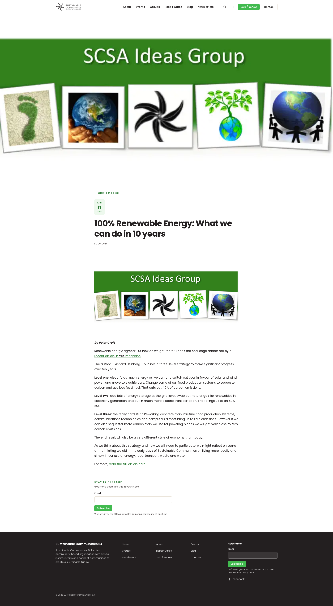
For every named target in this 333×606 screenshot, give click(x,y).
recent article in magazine (117, 356)
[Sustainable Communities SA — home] (68, 7)
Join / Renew (249, 7)
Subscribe (103, 508)
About (127, 7)
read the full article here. (127, 464)
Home (125, 544)
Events (140, 7)
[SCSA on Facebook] (233, 6)
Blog (190, 7)
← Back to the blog (106, 193)
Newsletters (206, 7)
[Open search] (224, 6)
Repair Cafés (173, 7)
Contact (269, 7)
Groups (155, 7)
